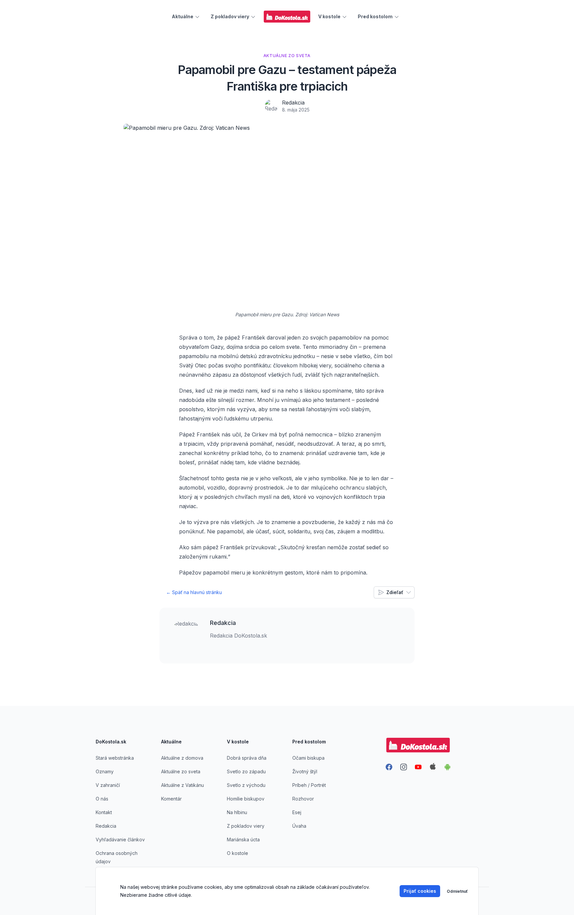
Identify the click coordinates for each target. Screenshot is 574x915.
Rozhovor (303, 798)
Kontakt (104, 812)
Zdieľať (394, 592)
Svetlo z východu (246, 785)
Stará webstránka (115, 758)
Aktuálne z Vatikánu (182, 785)
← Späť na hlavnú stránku (194, 592)
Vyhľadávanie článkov (120, 839)
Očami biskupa (308, 758)
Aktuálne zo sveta (180, 771)
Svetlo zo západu (246, 771)
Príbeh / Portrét (309, 785)
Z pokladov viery (245, 826)
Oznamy (105, 771)
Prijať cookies (420, 891)
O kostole (237, 853)
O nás (102, 798)
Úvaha (299, 826)
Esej (296, 812)
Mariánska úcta (243, 839)
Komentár (171, 798)
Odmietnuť (457, 891)
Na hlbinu (237, 812)
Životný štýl (304, 771)
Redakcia (293, 102)
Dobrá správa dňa (246, 758)
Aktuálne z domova (182, 758)
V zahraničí (108, 785)
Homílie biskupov (245, 798)
